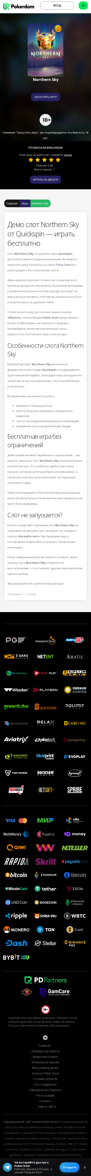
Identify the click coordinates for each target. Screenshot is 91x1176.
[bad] (31, 160)
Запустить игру (45, 97)
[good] (51, 160)
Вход (57, 5)
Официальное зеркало (45, 1090)
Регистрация (45, 1095)
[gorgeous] (58, 160)
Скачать (45, 1101)
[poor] (37, 160)
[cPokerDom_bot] (45, 1037)
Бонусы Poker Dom (45, 1073)
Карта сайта (47, 1106)
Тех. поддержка (45, 1084)
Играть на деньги (45, 179)
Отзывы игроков (45, 1079)
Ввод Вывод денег (45, 1068)
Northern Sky (40, 203)
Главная (11, 203)
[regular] (44, 160)
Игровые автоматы (45, 1051)
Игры (25, 203)
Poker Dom (63, 265)
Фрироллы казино (45, 1057)
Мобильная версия (45, 1062)
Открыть (69, 1167)
